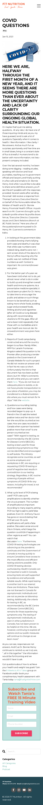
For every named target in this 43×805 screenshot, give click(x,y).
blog (4, 30)
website (25, 400)
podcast (6, 769)
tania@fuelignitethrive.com (27, 679)
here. (15, 382)
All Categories (9, 763)
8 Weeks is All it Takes (16, 670)
